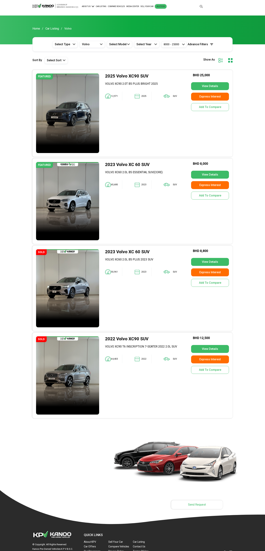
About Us (86, 6)
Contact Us (139, 546)
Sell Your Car (146, 6)
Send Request (197, 504)
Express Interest (210, 96)
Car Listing (101, 6)
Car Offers (90, 546)
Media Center (132, 6)
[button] (65, 44)
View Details (210, 86)
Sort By (37, 60)
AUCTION (161, 6)
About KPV (90, 541)
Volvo (68, 28)
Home (36, 28)
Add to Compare (210, 107)
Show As (209, 59)
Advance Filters (198, 44)
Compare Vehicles (116, 6)
